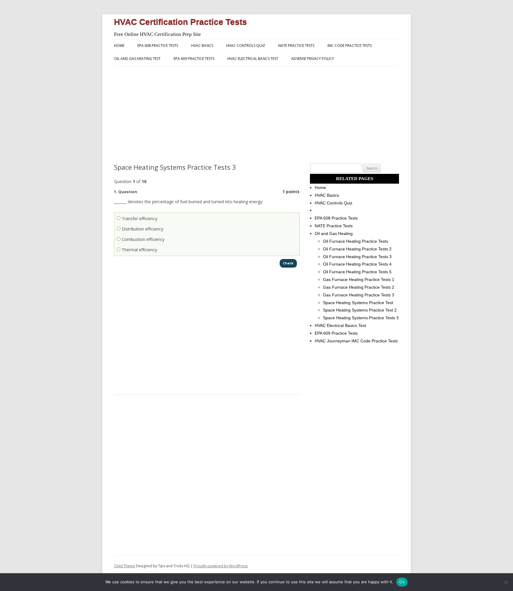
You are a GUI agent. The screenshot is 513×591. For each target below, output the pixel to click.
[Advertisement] (256, 114)
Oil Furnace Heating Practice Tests (355, 241)
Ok (402, 581)
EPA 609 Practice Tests (194, 58)
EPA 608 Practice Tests (157, 45)
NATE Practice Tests (296, 45)
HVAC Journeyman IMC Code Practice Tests (356, 341)
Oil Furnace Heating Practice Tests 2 (357, 249)
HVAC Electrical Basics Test (252, 58)
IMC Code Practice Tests (349, 45)
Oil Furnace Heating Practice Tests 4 (357, 264)
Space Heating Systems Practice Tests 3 (361, 317)
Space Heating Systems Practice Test (358, 302)
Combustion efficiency (142, 239)
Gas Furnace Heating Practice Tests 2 (358, 287)
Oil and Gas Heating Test (137, 58)
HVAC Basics (202, 45)
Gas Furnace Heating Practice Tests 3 (358, 295)
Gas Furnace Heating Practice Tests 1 (358, 279)
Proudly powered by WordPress (221, 565)
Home (119, 45)
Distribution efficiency (142, 229)
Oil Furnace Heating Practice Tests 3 (357, 256)
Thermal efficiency (139, 249)
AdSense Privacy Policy (312, 58)
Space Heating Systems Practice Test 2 (360, 310)
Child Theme (124, 565)
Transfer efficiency (139, 218)
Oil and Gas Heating (334, 233)
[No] (506, 582)
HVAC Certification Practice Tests (180, 21)
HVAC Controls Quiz (245, 45)
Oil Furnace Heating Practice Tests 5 (357, 271)
